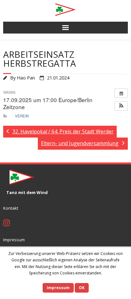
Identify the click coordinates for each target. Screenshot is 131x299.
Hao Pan (26, 78)
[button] (121, 105)
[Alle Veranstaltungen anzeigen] (121, 93)
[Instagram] (6, 223)
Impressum (14, 240)
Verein (22, 115)
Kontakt (10, 208)
